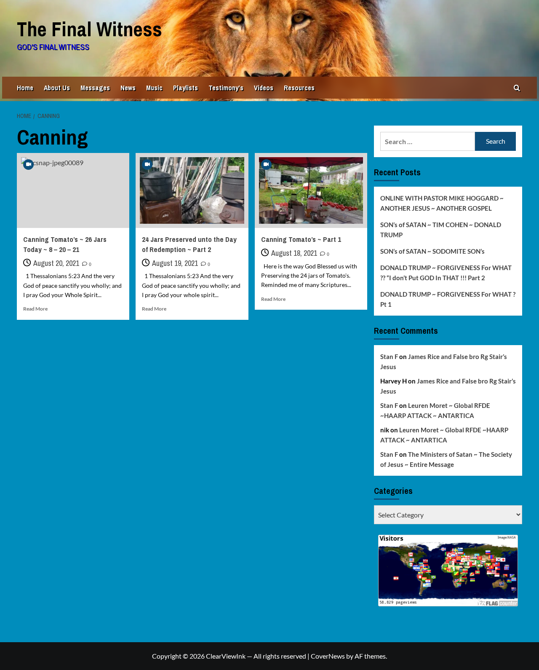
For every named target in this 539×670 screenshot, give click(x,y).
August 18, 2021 (294, 253)
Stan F (389, 356)
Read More (35, 309)
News (128, 87)
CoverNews (328, 656)
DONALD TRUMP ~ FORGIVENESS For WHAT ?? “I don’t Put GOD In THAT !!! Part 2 (446, 272)
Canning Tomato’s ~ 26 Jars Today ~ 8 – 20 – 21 (65, 244)
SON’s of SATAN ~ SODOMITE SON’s (432, 251)
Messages (95, 87)
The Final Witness (89, 29)
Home (25, 87)
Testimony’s (225, 87)
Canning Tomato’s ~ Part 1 (301, 239)
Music (154, 87)
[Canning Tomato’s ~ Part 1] (311, 190)
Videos (263, 87)
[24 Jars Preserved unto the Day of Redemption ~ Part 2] (192, 190)
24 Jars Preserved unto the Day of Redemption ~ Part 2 (189, 244)
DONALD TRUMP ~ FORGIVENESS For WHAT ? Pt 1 (447, 299)
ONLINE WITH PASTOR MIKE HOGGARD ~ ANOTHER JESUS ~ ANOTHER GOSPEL (442, 203)
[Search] (517, 87)
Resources (299, 87)
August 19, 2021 (175, 263)
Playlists (185, 87)
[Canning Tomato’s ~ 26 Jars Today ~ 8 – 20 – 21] (73, 190)
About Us (57, 87)
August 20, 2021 (56, 263)
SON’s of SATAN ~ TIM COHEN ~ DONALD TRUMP (440, 230)
